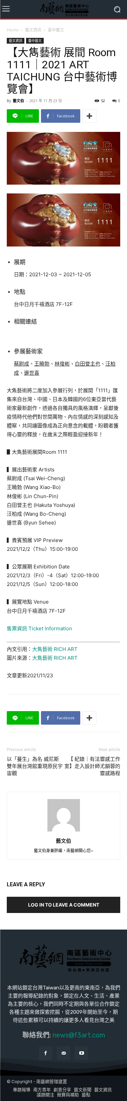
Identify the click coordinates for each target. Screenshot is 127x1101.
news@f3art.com (78, 1035)
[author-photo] (63, 831)
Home (13, 30)
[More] (89, 116)
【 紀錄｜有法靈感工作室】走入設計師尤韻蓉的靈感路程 (92, 766)
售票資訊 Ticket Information (39, 628)
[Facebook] (45, 1053)
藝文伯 (18, 100)
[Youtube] (81, 1053)
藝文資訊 (33, 30)
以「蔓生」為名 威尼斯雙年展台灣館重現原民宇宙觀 (35, 766)
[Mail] (63, 1053)
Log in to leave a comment (63, 905)
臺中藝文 (56, 30)
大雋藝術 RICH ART (55, 649)
